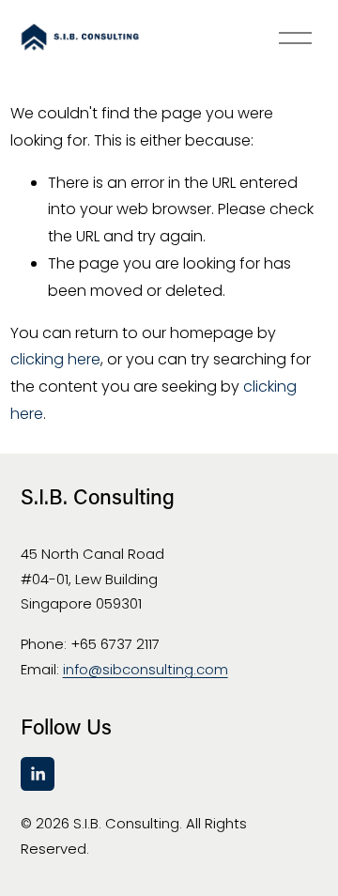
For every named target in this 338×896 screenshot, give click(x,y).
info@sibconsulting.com (145, 669)
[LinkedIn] (37, 774)
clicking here (55, 359)
